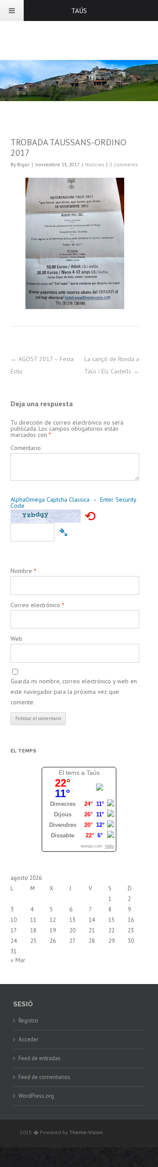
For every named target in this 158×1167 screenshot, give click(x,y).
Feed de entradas (39, 1058)
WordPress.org (36, 1096)
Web (16, 639)
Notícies (94, 164)
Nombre (23, 571)
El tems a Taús (79, 772)
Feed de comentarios (44, 1077)
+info (109, 846)
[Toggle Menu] (12, 10)
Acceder (28, 1039)
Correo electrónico (37, 605)
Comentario (26, 448)
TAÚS (79, 10)
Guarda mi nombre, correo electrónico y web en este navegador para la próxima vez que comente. (74, 691)
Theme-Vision (86, 1132)
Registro (28, 1020)
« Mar (18, 960)
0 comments (123, 164)
